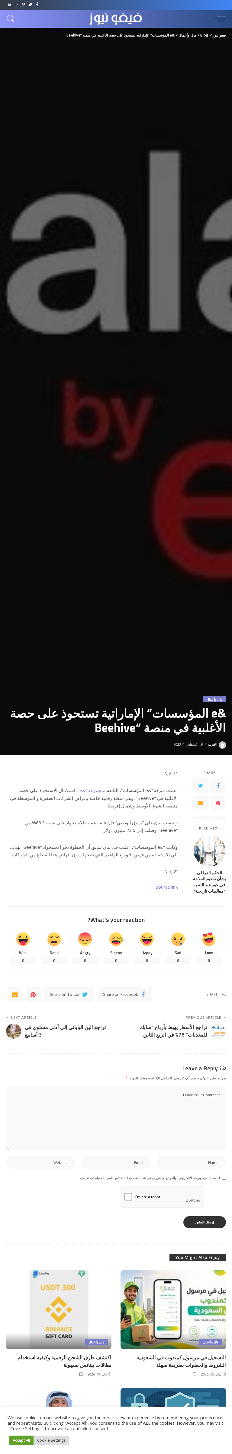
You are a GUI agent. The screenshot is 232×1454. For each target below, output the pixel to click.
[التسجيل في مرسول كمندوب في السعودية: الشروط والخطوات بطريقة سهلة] (173, 1309)
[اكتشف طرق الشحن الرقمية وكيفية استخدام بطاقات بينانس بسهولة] (58, 1309)
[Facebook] (37, 5)
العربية (212, 744)
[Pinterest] (23, 5)
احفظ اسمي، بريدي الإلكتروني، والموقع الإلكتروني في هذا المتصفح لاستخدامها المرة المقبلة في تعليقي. (149, 1177)
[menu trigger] (218, 19)
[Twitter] (30, 5)
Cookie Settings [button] (51, 1440)
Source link (167, 887)
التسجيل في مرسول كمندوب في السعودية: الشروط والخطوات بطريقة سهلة (180, 1361)
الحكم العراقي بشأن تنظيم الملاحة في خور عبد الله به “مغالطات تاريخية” (209, 882)
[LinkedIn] (9, 5)
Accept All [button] (21, 1440)
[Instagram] (16, 5)
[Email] (200, 803)
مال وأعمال (214, 699)
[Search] (12, 19)
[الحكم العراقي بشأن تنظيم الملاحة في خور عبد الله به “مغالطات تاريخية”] (209, 851)
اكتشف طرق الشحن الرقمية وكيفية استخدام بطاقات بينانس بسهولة (64, 1361)
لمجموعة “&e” (92, 790)
